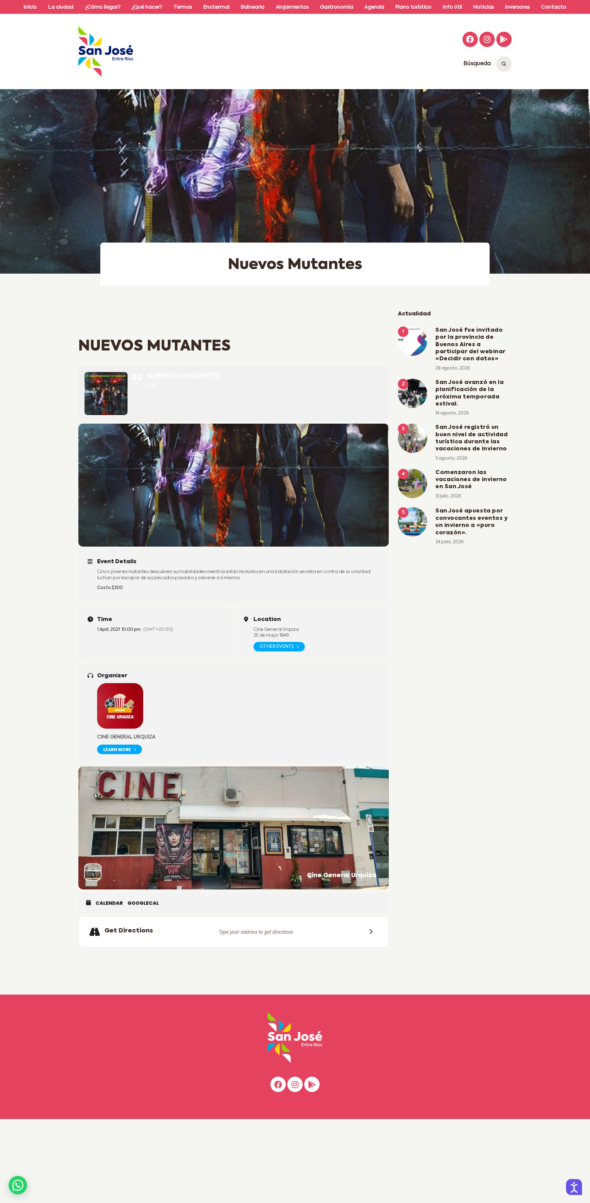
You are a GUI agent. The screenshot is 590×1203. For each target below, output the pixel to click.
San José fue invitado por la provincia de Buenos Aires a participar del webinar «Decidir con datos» (470, 344)
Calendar (109, 903)
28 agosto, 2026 (452, 368)
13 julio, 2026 (448, 496)
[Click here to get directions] (369, 931)
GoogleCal (143, 903)
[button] (18, 1185)
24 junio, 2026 (449, 542)
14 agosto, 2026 (452, 413)
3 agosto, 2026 (451, 458)
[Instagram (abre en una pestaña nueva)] (487, 39)
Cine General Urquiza (126, 737)
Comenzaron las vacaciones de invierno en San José (471, 480)
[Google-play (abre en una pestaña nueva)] (504, 39)
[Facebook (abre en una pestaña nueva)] (470, 39)
